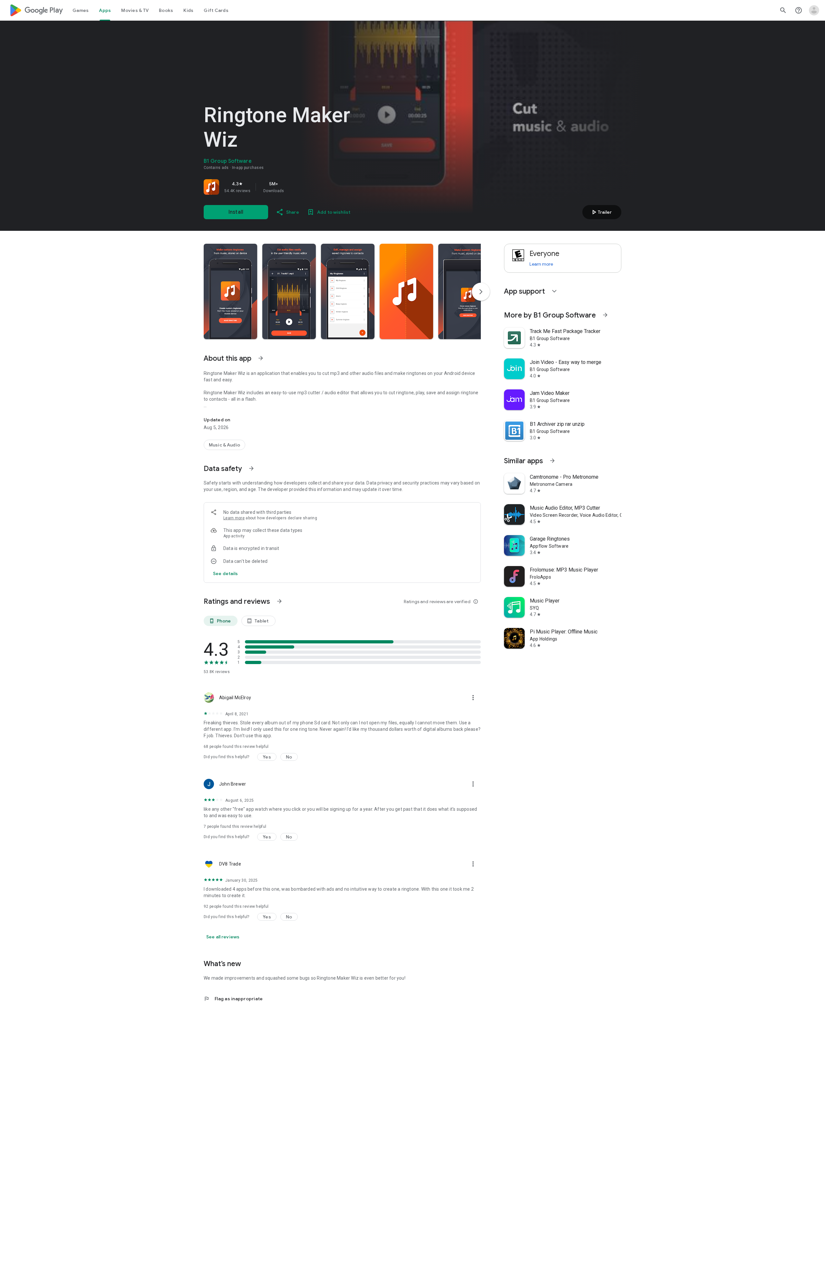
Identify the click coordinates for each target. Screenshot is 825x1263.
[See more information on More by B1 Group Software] (605, 315)
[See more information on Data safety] (251, 468)
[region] (294, 187)
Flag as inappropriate (233, 999)
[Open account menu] (814, 10)
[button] (230, 291)
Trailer (601, 212)
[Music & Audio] (224, 445)
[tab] (80, 10)
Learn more (234, 518)
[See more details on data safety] (225, 573)
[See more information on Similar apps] (552, 460)
